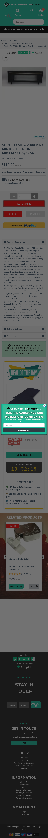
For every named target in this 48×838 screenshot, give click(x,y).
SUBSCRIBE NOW (24, 430)
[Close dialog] (44, 405)
